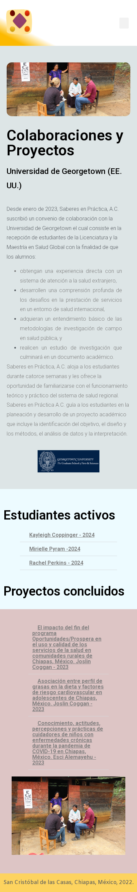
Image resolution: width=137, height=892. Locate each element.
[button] (68, 535)
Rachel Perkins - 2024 (56, 563)
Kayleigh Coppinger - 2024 (61, 535)
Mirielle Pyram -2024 (54, 549)
